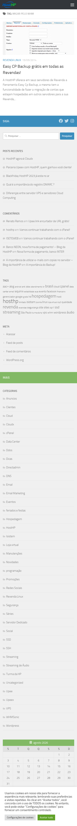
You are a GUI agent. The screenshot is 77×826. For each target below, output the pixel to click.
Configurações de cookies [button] (20, 817)
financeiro (61, 291)
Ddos (9, 450)
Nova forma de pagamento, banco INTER (40, 251)
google (19, 296)
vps (45, 312)
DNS (8, 476)
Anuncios (11, 398)
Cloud (9, 415)
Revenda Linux (12, 60)
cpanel (64, 286)
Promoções (13, 579)
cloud (56, 286)
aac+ (6, 286)
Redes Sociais (14, 588)
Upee (9, 691)
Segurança (12, 605)
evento (42, 291)
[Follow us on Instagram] (72, 121)
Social (9, 631)
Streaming (12, 657)
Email (9, 484)
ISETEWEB (12, 238)
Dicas (9, 459)
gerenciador (9, 296)
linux (45, 302)
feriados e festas (16, 510)
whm (50, 312)
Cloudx (10, 424)
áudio (70, 312)
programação (13, 570)
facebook (51, 291)
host (59, 296)
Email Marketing (15, 493)
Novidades (12, 562)
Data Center (13, 441)
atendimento (36, 287)
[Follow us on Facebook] (61, 121)
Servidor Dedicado (16, 622)
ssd (57, 307)
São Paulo (26, 312)
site (41, 307)
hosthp (10, 229)
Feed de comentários (18, 351)
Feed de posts (14, 343)
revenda (10, 307)
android (18, 286)
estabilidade (29, 291)
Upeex (10, 700)
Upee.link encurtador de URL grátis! (48, 221)
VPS (8, 708)
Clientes (11, 407)
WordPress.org (15, 360)
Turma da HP (13, 674)
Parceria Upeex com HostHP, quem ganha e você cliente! (39, 167)
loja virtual (52, 302)
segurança (32, 307)
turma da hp (37, 313)
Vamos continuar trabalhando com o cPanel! (44, 229)
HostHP (10, 527)
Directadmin (13, 467)
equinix (19, 291)
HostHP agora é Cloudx (19, 158)
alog (11, 286)
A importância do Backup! (40, 264)
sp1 (52, 307)
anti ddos (26, 286)
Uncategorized (14, 682)
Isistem (10, 536)
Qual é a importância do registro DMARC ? (30, 184)
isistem (31, 302)
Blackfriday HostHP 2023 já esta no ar (27, 176)
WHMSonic (12, 717)
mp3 (59, 302)
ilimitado (22, 302)
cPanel (10, 433)
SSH (8, 648)
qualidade (67, 302)
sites (46, 307)
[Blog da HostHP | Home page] (11, 4)
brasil (49, 286)
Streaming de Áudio (17, 665)
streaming (11, 312)
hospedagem (44, 296)
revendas (23, 307)
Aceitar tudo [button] (46, 817)
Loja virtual (12, 545)
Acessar (10, 334)
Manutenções (14, 553)
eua (36, 291)
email (11, 291)
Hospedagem (14, 519)
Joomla (39, 302)
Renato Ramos (14, 221)
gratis (25, 296)
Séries (9, 613)
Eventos (11, 502)
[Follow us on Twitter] (66, 121)
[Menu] (72, 4)
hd (30, 296)
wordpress (60, 312)
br (44, 287)
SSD (8, 639)
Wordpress (12, 725)
